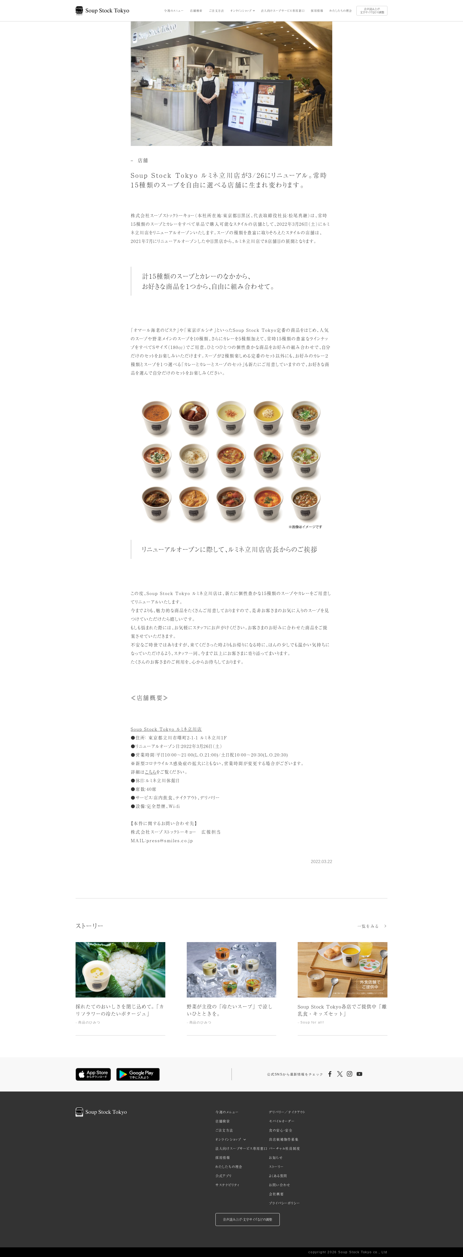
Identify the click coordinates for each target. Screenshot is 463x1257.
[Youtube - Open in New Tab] (359, 1074)
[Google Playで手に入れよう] (138, 1074)
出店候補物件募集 (283, 1139)
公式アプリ (223, 1175)
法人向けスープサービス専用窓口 (283, 11)
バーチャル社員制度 (284, 1148)
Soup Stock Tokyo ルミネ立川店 (166, 729)
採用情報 (317, 11)
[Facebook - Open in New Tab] (330, 1074)
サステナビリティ (227, 1185)
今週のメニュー (174, 11)
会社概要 (276, 1194)
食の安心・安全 (281, 1130)
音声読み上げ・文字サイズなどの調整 (372, 10)
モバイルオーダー (282, 1121)
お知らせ (276, 1157)
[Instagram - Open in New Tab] (349, 1074)
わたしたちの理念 (341, 11)
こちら (150, 772)
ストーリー (276, 1166)
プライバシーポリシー (284, 1203)
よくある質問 (278, 1175)
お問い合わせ (279, 1185)
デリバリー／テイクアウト (287, 1112)
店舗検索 (196, 11)
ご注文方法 (216, 11)
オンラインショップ (241, 11)
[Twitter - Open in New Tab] (340, 1074)
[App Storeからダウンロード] (93, 1074)
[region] (231, 989)
